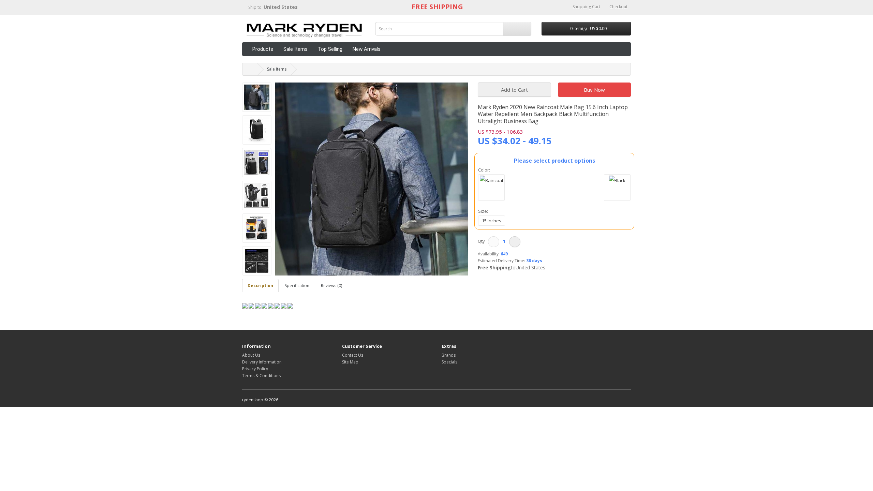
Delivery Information (262, 362)
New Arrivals (367, 49)
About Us (251, 355)
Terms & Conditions (261, 375)
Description (260, 285)
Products (262, 49)
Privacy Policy (255, 369)
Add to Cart (514, 89)
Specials (449, 362)
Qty (482, 241)
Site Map (350, 362)
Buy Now (594, 89)
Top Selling (330, 49)
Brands (449, 355)
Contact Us (352, 355)
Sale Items (295, 49)
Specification (297, 285)
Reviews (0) (331, 285)
